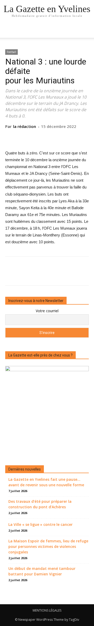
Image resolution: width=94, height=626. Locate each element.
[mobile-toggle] (9, 31)
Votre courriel (47, 310)
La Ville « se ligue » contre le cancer (40, 524)
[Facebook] (22, 137)
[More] (71, 137)
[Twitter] (35, 137)
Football (11, 52)
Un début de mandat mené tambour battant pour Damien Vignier (41, 571)
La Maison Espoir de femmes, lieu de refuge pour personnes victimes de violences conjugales (48, 546)
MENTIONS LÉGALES (47, 610)
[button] (86, 31)
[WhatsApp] (59, 137)
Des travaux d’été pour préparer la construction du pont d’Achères (40, 504)
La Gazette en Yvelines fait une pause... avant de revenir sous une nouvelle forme (46, 482)
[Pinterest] (47, 137)
